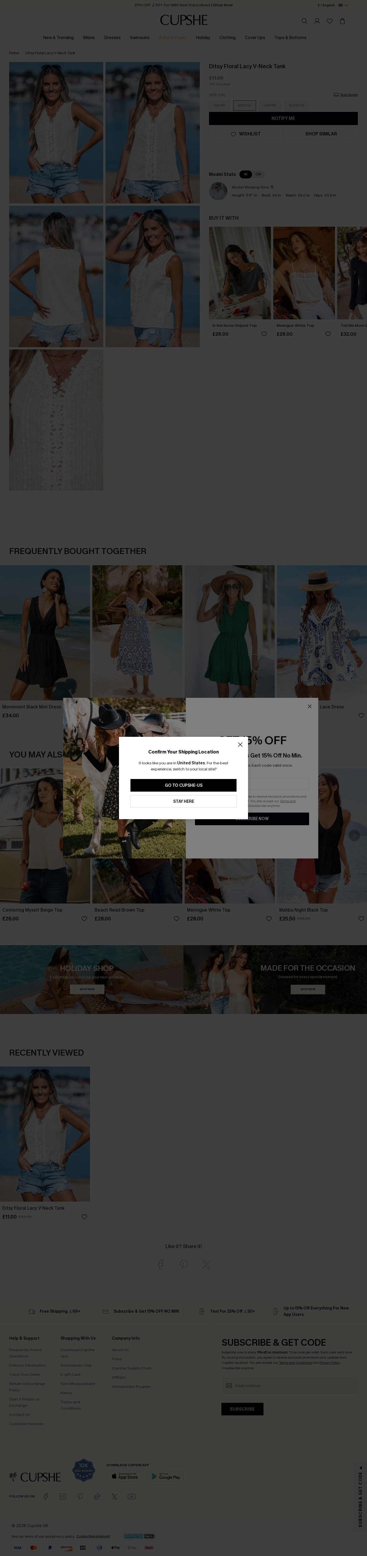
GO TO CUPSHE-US (183, 785)
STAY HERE (183, 801)
